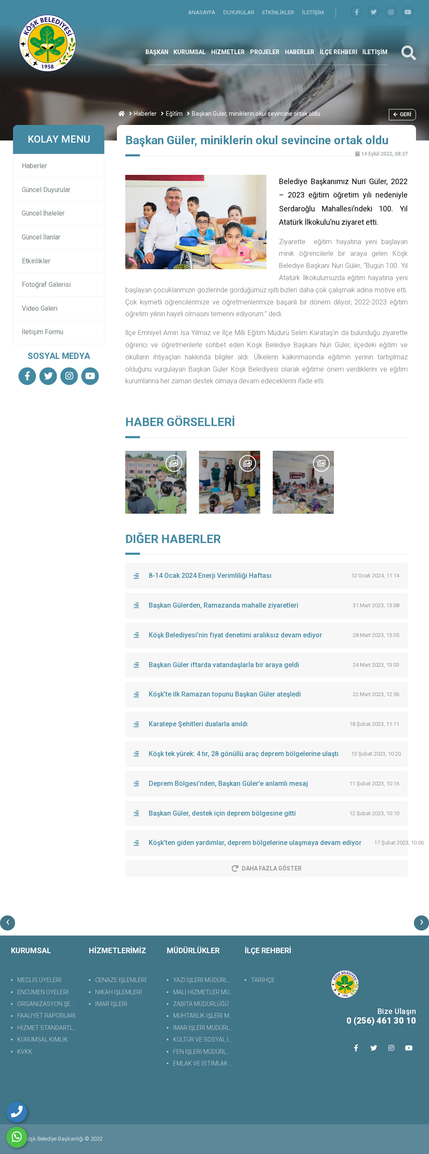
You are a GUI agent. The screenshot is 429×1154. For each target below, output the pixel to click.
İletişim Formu (42, 332)
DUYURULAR (239, 12)
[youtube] (408, 12)
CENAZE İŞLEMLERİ (121, 980)
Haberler (145, 113)
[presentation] (7, 922)
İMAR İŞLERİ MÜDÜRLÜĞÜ (204, 1027)
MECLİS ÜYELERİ (39, 980)
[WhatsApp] (16, 1137)
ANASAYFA (202, 12)
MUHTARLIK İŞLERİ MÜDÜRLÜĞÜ (204, 1015)
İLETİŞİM (313, 12)
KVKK (24, 1051)
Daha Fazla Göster (272, 868)
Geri (405, 114)
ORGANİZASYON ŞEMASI (48, 1004)
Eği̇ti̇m (174, 113)
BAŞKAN (156, 52)
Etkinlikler (36, 261)
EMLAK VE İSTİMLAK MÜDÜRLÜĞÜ (204, 1063)
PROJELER (264, 52)
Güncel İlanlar (41, 237)
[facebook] (356, 12)
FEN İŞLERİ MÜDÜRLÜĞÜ (204, 1051)
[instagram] (391, 12)
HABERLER (299, 52)
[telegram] (374, 12)
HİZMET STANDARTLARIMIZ (48, 1027)
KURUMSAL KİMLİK (42, 1039)
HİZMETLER (228, 52)
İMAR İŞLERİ (111, 1004)
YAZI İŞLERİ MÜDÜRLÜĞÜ (204, 980)
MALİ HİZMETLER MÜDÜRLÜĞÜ (204, 992)
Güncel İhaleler (43, 213)
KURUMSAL (189, 52)
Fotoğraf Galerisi (46, 284)
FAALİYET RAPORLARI (46, 1015)
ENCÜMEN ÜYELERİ (43, 992)
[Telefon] (16, 1112)
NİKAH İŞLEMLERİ (118, 992)
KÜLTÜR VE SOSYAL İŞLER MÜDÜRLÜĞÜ (204, 1039)
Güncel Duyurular (46, 190)
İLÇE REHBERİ (338, 52)
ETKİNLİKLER (278, 12)
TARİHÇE (263, 980)
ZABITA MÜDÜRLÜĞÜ (201, 1004)
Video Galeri (39, 308)
